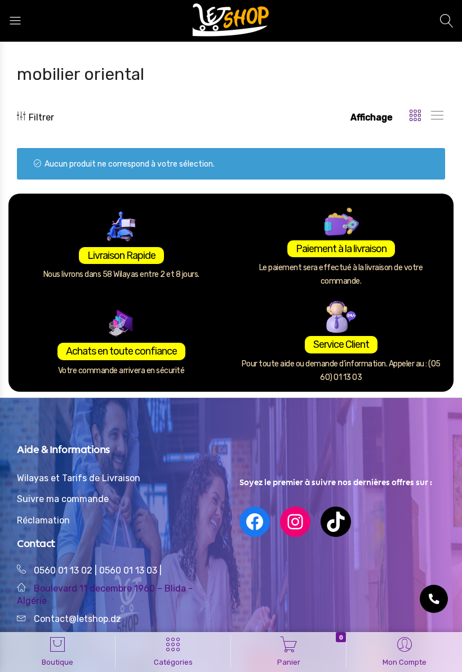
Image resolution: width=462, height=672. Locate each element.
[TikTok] (336, 522)
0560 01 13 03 (129, 570)
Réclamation (43, 520)
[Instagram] (295, 522)
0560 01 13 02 (63, 570)
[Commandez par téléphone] (434, 599)
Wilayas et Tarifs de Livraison (78, 478)
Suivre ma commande (63, 499)
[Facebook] (254, 522)
